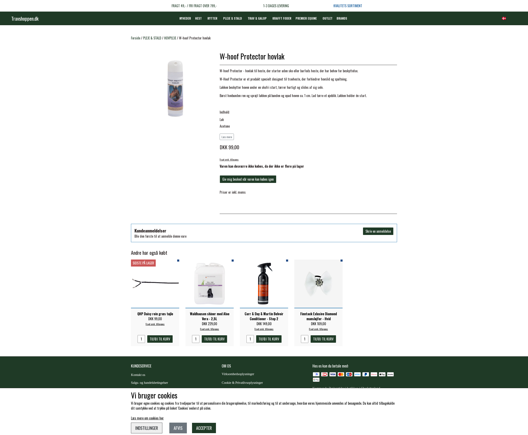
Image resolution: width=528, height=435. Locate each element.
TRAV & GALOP (257, 18)
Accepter (204, 428)
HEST (198, 18)
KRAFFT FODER (281, 18)
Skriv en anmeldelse (378, 231)
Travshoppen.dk (25, 18)
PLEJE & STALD (232, 18)
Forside (135, 38)
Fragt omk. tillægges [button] (229, 159)
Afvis (178, 428)
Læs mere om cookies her (147, 418)
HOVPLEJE (170, 38)
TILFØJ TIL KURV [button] (160, 339)
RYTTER (212, 18)
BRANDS (342, 18)
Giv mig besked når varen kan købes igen (248, 179)
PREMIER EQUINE (306, 18)
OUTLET (327, 18)
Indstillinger (146, 428)
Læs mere (227, 137)
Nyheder (185, 18)
